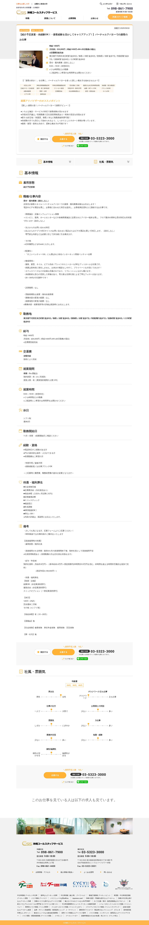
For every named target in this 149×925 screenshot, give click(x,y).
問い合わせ (108, 872)
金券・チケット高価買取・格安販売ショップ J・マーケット (55, 910)
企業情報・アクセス (43, 872)
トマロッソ (58, 916)
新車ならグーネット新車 (49, 895)
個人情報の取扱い (67, 872)
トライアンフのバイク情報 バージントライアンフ (102, 907)
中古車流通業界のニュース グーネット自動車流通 (79, 904)
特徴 (27, 18)
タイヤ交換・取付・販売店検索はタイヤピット (110, 901)
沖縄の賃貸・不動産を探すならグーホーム (100, 898)
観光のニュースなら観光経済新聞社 (46, 913)
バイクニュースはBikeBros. (59, 898)
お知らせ (94, 18)
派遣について (49, 18)
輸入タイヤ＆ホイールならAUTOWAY (78, 901)
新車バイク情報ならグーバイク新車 (74, 913)
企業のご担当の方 (40, 4)
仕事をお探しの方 (22, 4)
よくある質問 (89, 872)
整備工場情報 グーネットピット (99, 895)
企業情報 (72, 18)
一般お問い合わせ (125, 4)
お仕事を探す (108, 4)
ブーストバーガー (72, 916)
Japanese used (77, 898)
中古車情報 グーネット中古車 (27, 895)
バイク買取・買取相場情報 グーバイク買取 (36, 916)
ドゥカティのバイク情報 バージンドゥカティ (67, 907)
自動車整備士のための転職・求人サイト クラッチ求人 (99, 916)
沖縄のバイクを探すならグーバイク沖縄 (48, 901)
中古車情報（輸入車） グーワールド (73, 895)
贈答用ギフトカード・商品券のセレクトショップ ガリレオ (99, 910)
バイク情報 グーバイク (39, 898)
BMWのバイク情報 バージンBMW (36, 907)
